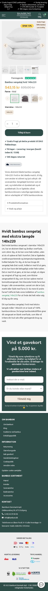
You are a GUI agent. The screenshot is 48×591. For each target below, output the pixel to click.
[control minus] (7, 123)
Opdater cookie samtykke (11, 471)
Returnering (8, 447)
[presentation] (40, 98)
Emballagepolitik (9, 436)
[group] (5, 70)
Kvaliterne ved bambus (12, 432)
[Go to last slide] (5, 45)
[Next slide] (42, 45)
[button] (24, 203)
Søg (39, 17)
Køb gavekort (8, 454)
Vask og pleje (15, 209)
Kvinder (6, 484)
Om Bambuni (8, 424)
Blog (5, 428)
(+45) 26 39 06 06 (11, 514)
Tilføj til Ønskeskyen (15, 164)
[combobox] (23, 388)
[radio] (14, 98)
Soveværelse (8, 488)
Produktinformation (18, 203)
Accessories (8, 496)
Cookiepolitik (8, 462)
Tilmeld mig (24, 398)
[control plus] (17, 123)
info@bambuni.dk (11, 518)
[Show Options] (41, 388)
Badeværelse (8, 492)
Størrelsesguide (9, 451)
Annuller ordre (9, 465)
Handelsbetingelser (11, 458)
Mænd (5, 481)
